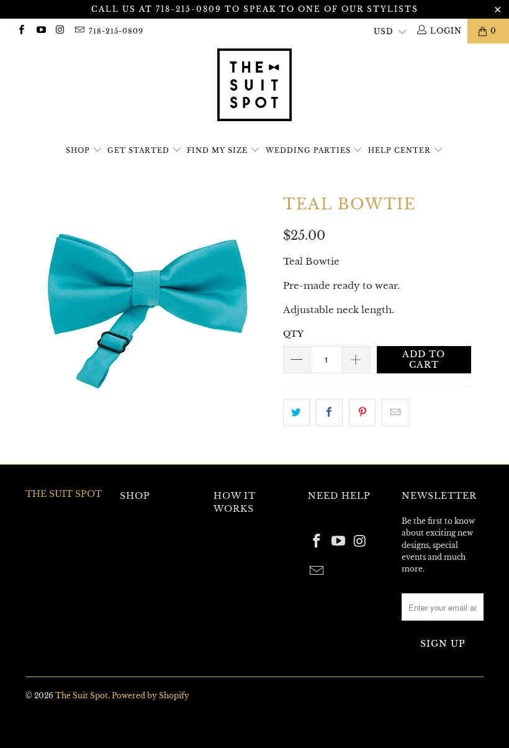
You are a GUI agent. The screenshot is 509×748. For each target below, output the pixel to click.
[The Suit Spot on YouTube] (40, 30)
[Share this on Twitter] (296, 412)
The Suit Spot (81, 695)
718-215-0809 (116, 31)
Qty (293, 334)
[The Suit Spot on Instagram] (60, 30)
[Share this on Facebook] (329, 412)
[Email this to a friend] (395, 412)
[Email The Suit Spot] (79, 30)
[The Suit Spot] (254, 86)
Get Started (139, 150)
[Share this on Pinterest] (362, 412)
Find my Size (218, 150)
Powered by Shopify (150, 695)
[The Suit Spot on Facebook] (21, 30)
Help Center (400, 150)
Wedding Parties (309, 150)
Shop (78, 150)
